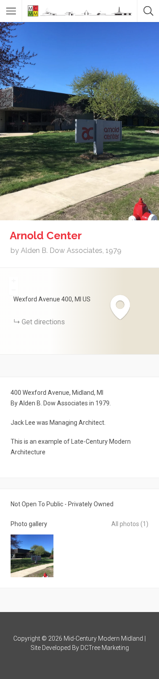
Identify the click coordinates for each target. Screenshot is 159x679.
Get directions (43, 322)
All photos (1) (129, 523)
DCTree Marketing (104, 647)
